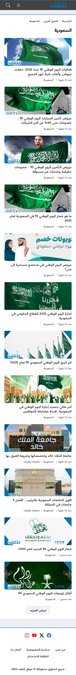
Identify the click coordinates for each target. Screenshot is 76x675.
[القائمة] (18, 5)
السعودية (49, 79)
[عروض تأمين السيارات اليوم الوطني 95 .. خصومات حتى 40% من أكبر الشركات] (38, 109)
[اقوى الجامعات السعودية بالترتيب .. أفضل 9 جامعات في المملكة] (38, 490)
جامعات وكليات (32, 461)
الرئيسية (67, 20)
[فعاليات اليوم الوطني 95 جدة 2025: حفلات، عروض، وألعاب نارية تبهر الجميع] (38, 60)
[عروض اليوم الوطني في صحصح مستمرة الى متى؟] (38, 255)
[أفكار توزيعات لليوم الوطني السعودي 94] (38, 582)
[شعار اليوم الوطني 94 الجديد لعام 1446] (38, 537)
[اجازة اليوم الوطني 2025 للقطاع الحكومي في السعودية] (38, 304)
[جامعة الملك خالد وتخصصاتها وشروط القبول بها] (38, 444)
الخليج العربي (50, 20)
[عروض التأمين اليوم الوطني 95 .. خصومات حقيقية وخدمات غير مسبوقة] (38, 158)
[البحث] (8, 5)
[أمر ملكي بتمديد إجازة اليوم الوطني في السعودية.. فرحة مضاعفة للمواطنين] (38, 397)
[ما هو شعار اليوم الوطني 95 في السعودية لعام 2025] (38, 206)
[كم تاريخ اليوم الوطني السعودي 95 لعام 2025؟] (38, 351)
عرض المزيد (38, 610)
